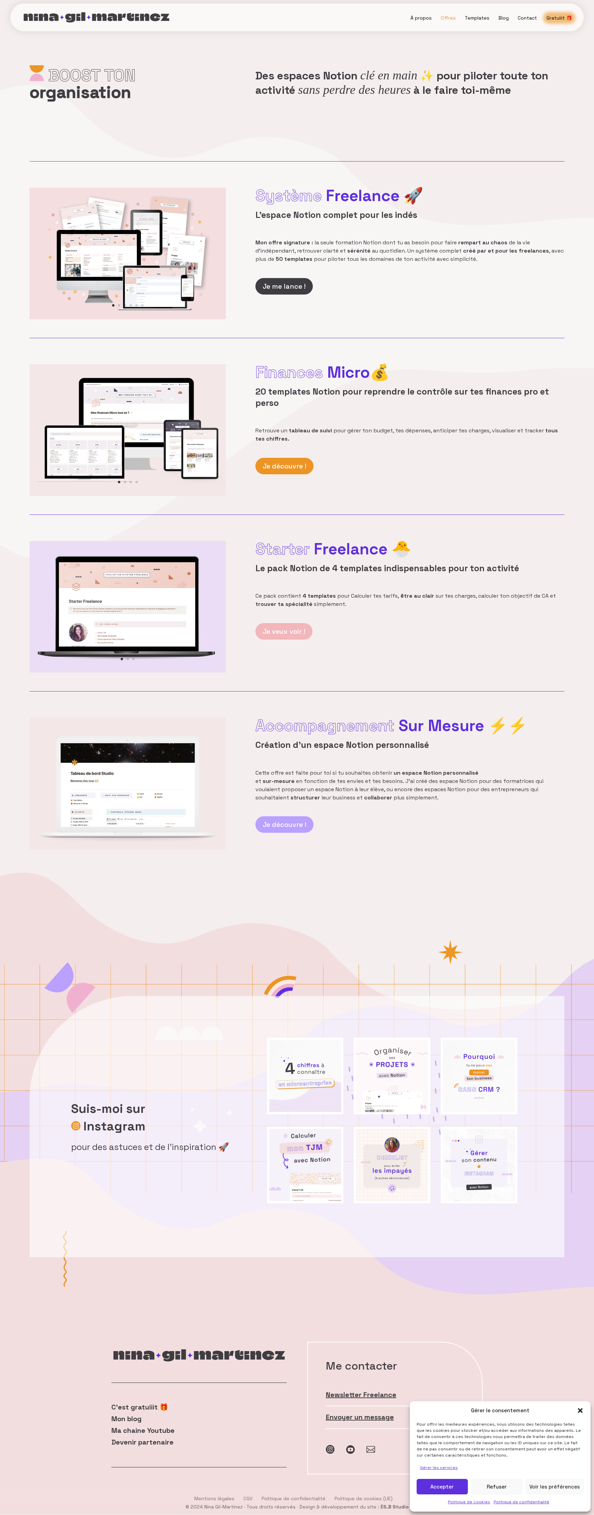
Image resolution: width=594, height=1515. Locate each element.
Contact (527, 17)
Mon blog (126, 1418)
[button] (580, 1410)
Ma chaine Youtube (143, 1430)
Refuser (497, 1486)
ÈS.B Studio (395, 1507)
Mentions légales (214, 1498)
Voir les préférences (554, 1486)
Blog (503, 17)
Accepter (442, 1486)
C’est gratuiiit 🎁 (139, 1407)
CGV (248, 1498)
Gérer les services (439, 1467)
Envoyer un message (360, 1417)
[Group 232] (128, 671)
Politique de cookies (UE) (363, 1498)
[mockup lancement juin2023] (128, 317)
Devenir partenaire (142, 1442)
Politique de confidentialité (521, 1502)
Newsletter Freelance (361, 1394)
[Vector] (128, 494)
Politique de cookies (469, 1502)
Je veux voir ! (284, 631)
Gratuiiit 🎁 (559, 18)
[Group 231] (128, 847)
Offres (448, 17)
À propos (421, 17)
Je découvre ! (284, 466)
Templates (477, 17)
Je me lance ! (284, 286)
